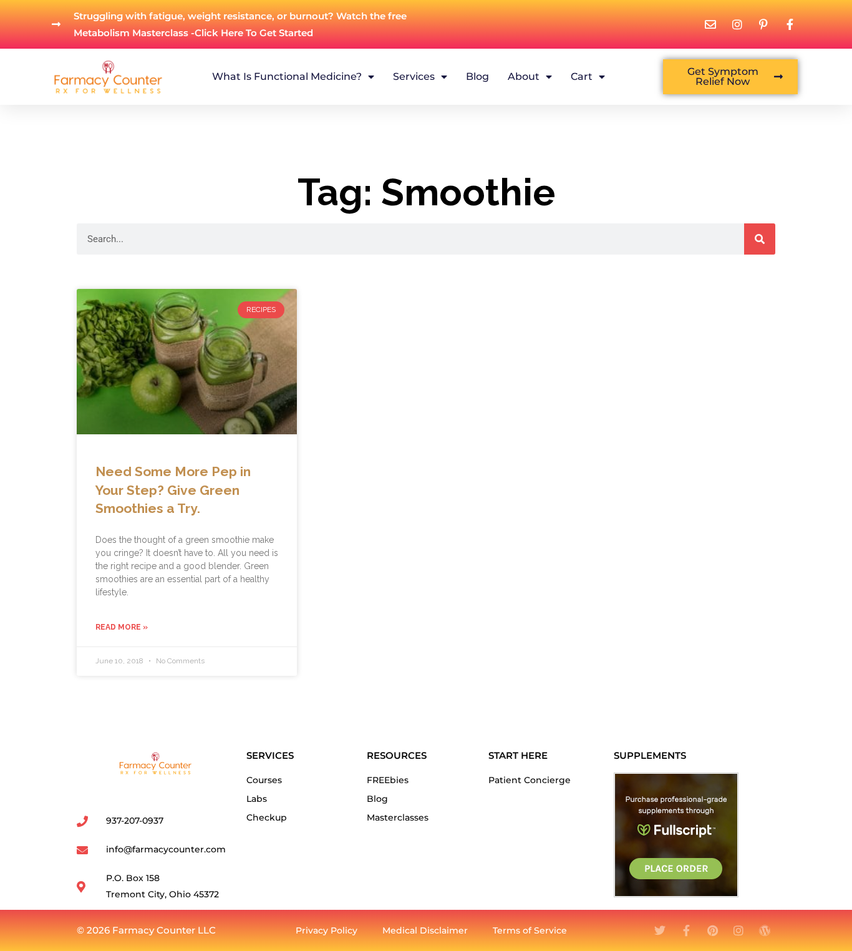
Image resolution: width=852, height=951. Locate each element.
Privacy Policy (326, 930)
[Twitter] (660, 930)
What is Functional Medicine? (287, 76)
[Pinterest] (712, 930)
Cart (582, 76)
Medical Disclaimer (425, 930)
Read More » (121, 627)
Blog (477, 76)
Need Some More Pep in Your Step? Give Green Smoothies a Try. (173, 490)
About (524, 76)
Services (414, 76)
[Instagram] (738, 930)
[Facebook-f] (686, 930)
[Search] (759, 239)
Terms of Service (530, 930)
